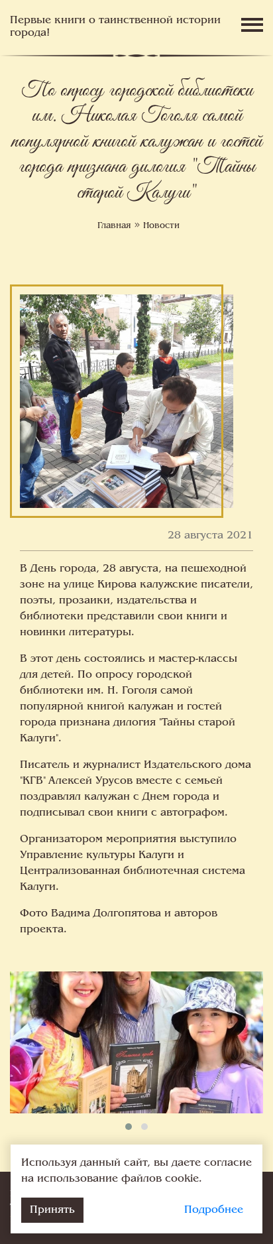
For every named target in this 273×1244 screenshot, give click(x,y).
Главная (114, 226)
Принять (52, 1210)
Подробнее (213, 1210)
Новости (161, 226)
